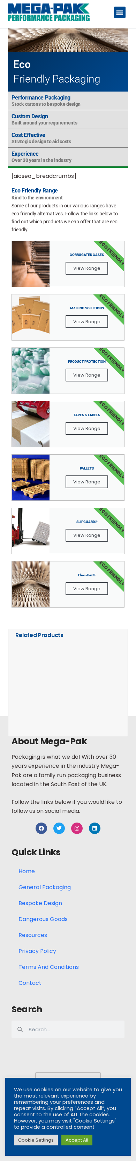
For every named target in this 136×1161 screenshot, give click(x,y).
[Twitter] (59, 828)
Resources (32, 935)
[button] (120, 12)
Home (26, 871)
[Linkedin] (94, 828)
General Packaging (44, 887)
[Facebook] (41, 828)
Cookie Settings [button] (36, 1140)
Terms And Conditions (48, 967)
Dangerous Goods (43, 919)
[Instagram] (77, 828)
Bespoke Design (40, 903)
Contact (29, 983)
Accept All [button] (77, 1140)
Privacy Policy (37, 951)
